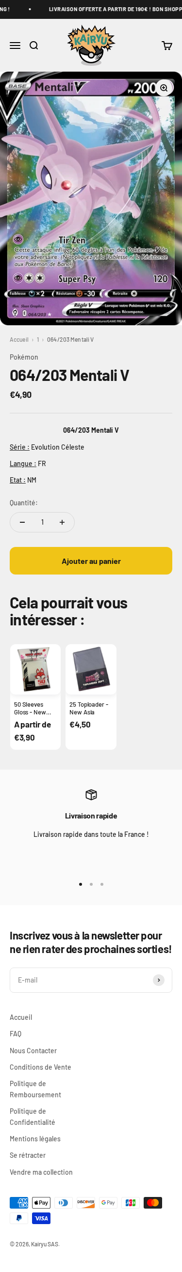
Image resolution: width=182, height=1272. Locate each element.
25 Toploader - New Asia (88, 708)
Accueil (19, 339)
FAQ (15, 1034)
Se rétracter (28, 1155)
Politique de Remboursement (35, 1088)
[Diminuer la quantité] (22, 522)
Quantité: (24, 503)
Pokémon (24, 357)
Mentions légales (35, 1139)
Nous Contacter (33, 1050)
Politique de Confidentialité (32, 1116)
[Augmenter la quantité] (62, 522)
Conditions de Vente (40, 1067)
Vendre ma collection (41, 1172)
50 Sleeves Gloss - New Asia (30, 712)
